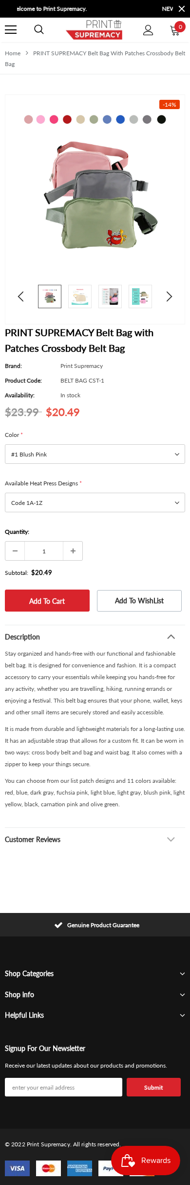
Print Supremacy (81, 365)
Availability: (20, 395)
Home (12, 53)
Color (14, 434)
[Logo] (93, 30)
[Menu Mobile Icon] (11, 30)
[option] (110, 9)
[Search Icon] (39, 30)
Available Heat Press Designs (43, 483)
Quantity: (17, 531)
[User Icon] (148, 30)
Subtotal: (16, 572)
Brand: (13, 365)
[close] (182, 9)
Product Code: (23, 380)
